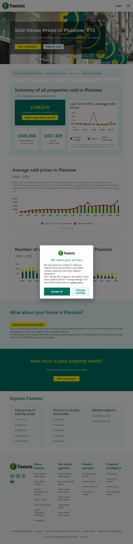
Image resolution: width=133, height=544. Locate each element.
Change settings (80, 291)
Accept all (57, 291)
